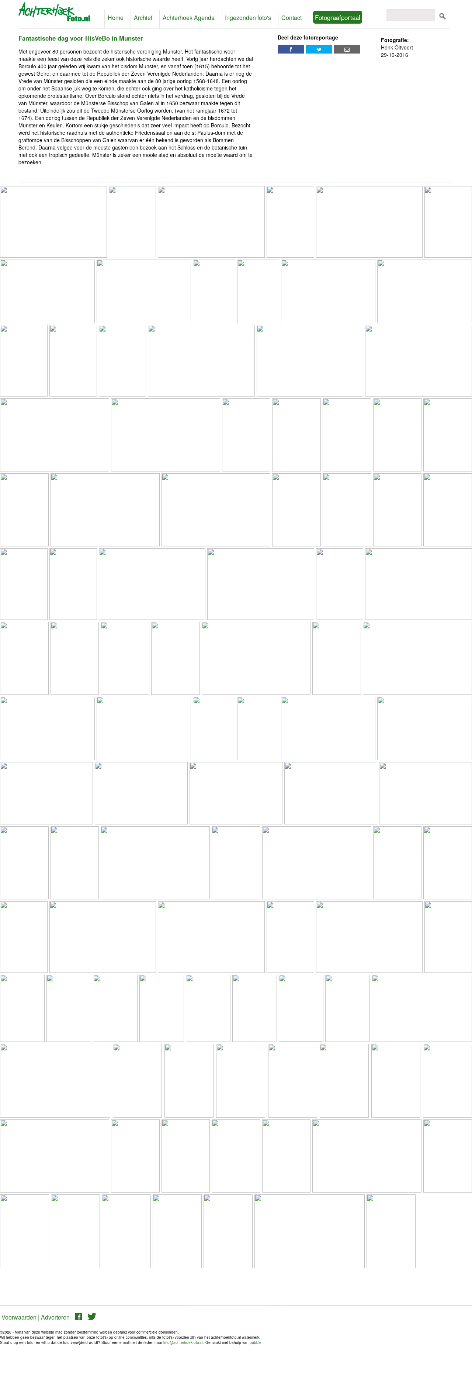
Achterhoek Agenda (189, 17)
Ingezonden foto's (248, 17)
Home (116, 17)
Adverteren (55, 1317)
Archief (143, 17)
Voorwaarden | (20, 1317)
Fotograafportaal (337, 17)
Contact (291, 17)
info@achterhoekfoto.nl (183, 1342)
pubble (255, 1342)
